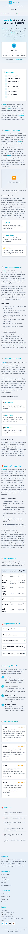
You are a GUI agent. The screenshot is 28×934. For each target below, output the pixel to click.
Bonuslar (3, 882)
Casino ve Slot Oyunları (14, 81)
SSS (16, 9)
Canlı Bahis (17, 6)
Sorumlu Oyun (4, 899)
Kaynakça (10, 97)
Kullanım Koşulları (5, 896)
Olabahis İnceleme (5, 874)
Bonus (12, 9)
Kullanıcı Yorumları (12, 94)
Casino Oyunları (5, 879)
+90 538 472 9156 (7, 914)
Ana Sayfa (5, 6)
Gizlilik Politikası (5, 893)
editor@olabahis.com (8, 916)
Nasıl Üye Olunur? (12, 91)
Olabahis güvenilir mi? (9, 629)
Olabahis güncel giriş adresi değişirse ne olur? (13, 647)
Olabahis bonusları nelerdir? (10, 640)
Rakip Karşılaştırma (13, 86)
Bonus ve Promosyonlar (14, 84)
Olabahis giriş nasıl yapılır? (10, 635)
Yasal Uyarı (4, 901)
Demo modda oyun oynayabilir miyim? (13, 653)
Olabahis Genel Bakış (13, 76)
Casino (23, 6)
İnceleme (11, 6)
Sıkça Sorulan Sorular (13, 89)
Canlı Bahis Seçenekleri (14, 78)
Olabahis (7, 20)
